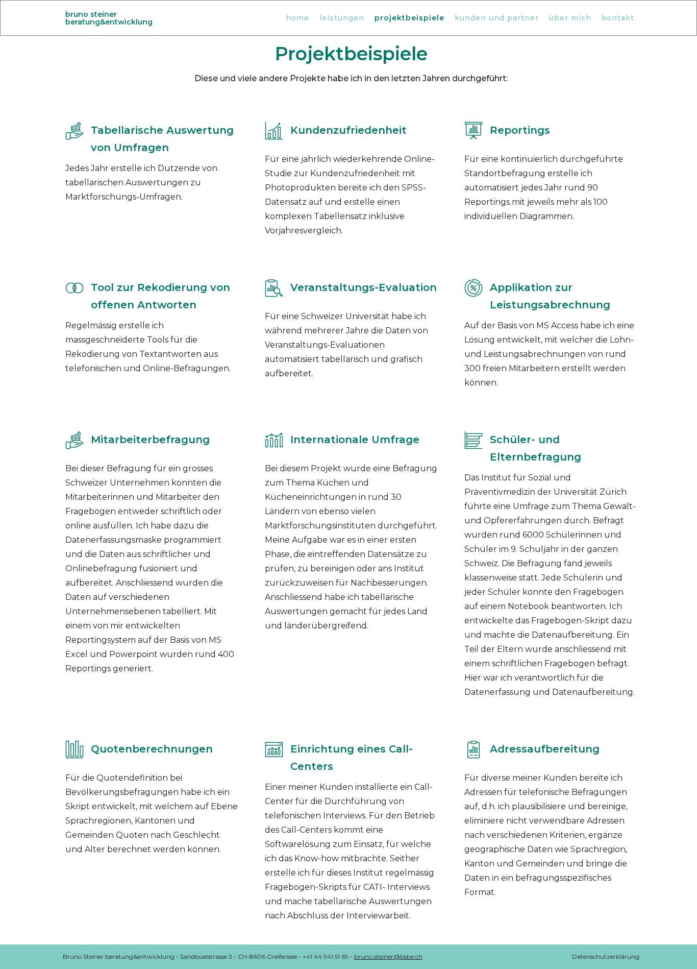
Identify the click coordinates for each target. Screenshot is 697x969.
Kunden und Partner (497, 17)
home (297, 17)
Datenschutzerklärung (605, 956)
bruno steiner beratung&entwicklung (109, 18)
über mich (570, 17)
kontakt (618, 17)
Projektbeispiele (409, 17)
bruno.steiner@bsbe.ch (388, 956)
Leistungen (341, 17)
